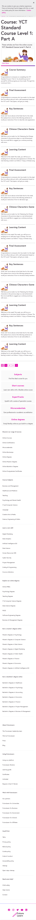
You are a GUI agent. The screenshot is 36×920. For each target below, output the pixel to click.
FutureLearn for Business (9, 808)
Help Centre (6, 890)
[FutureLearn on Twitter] (17, 909)
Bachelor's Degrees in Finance (11, 702)
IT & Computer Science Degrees (11, 601)
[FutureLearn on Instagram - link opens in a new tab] (13, 909)
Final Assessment (17, 90)
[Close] (34, 3)
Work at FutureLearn (8, 736)
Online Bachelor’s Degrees (10, 466)
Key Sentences (16, 108)
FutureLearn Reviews (8, 765)
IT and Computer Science (9, 505)
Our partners (6, 799)
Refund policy (6, 847)
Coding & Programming (9, 567)
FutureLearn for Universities (10, 803)
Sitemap (4, 866)
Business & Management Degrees (12, 620)
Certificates (5, 774)
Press (4, 740)
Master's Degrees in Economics (11, 663)
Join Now (5, 63)
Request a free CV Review (10, 784)
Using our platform (8, 760)
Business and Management (10, 486)
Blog (3, 745)
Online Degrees (7, 457)
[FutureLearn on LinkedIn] (26, 909)
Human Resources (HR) (9, 553)
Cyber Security (6, 558)
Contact (4, 895)
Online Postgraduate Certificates (12, 471)
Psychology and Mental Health (11, 500)
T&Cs (4, 837)
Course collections (8, 572)
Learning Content (17, 149)
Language (5, 510)
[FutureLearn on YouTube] (22, 909)
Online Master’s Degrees (9, 462)
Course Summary (17, 69)
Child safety (6, 885)
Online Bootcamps (7, 452)
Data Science (6, 548)
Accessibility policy (8, 861)
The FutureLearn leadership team (12, 731)
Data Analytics (6, 539)
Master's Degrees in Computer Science (13, 639)
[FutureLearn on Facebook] (9, 909)
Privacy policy (6, 842)
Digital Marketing (7, 534)
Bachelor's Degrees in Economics (12, 697)
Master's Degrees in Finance (10, 658)
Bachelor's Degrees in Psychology (12, 687)
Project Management (8, 562)
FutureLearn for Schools (9, 818)
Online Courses (7, 438)
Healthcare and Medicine (9, 491)
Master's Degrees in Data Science (12, 644)
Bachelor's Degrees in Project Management (15, 706)
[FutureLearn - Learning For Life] (18, 914)
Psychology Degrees (8, 591)
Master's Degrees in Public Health (12, 654)
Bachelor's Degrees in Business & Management (16, 711)
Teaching (5, 495)
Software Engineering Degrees (11, 615)
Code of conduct (7, 856)
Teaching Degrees (7, 596)
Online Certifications (8, 443)
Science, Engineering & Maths (11, 519)
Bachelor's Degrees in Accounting (12, 692)
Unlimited (5, 779)
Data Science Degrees (8, 606)
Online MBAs (6, 587)
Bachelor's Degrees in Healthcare (12, 683)
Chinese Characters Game (21, 129)
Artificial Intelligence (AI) (9, 543)
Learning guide (6, 770)
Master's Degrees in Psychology (12, 635)
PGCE (4, 610)
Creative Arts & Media (9, 514)
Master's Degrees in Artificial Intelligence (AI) (15, 668)
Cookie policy (6, 851)
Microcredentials (7, 447)
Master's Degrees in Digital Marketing (13, 649)
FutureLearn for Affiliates (9, 822)
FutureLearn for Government (10, 813)
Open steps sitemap (8, 870)
